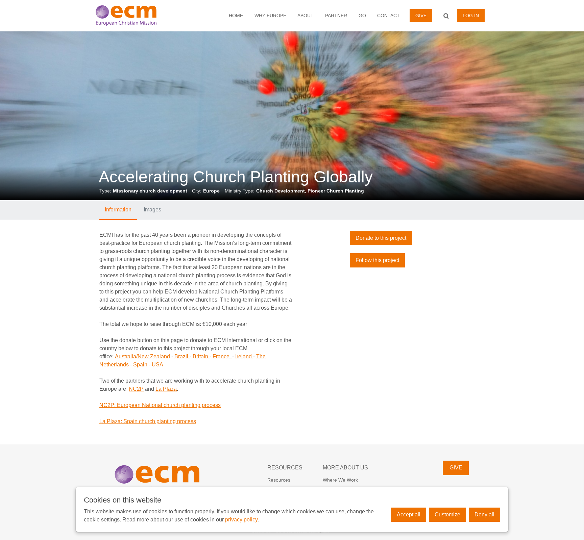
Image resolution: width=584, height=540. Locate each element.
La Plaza (166, 389)
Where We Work (340, 480)
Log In (471, 15)
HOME (236, 15)
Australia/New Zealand (142, 356)
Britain (201, 356)
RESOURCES (284, 467)
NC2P (136, 389)
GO (362, 15)
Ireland (244, 356)
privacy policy (241, 519)
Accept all (408, 514)
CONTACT (388, 15)
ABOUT (305, 15)
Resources (278, 480)
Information (118, 209)
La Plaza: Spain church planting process (147, 421)
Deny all (484, 514)
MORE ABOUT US (345, 467)
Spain (141, 364)
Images (152, 209)
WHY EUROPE (270, 15)
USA (157, 364)
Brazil (182, 356)
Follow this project (377, 260)
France (222, 356)
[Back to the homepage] (135, 15)
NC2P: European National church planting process (160, 405)
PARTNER (336, 15)
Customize (447, 514)
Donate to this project (381, 238)
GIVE (421, 15)
